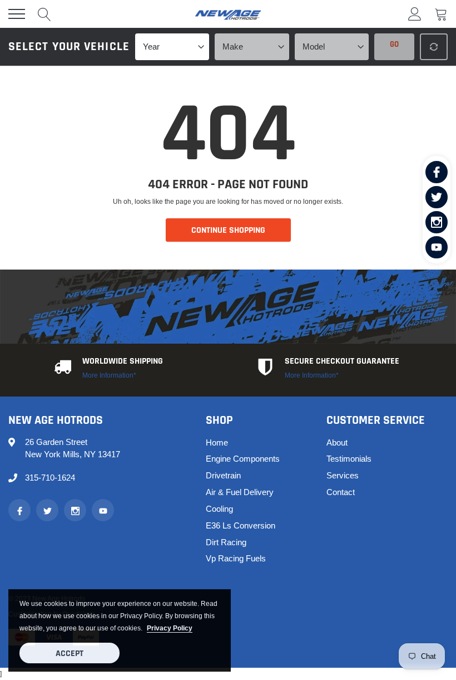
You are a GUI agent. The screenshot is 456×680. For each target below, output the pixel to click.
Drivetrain (223, 475)
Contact (340, 492)
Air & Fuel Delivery (240, 492)
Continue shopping (228, 230)
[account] (415, 13)
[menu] (16, 14)
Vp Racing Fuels (236, 558)
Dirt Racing (226, 542)
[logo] (228, 14)
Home (217, 442)
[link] (436, 172)
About (337, 442)
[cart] (441, 13)
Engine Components (243, 458)
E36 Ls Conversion (240, 525)
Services (342, 475)
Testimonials (348, 458)
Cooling (219, 508)
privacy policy (169, 628)
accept (69, 653)
